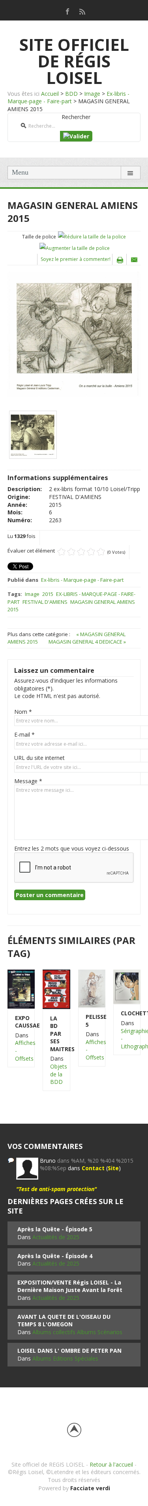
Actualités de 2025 (55, 1237)
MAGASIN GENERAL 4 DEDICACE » (87, 641)
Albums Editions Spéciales (65, 1358)
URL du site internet (39, 757)
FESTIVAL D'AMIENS (44, 601)
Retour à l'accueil (111, 1464)
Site (113, 1168)
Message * (28, 781)
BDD (71, 93)
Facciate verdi (90, 1488)
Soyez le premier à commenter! (76, 259)
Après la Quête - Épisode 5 (54, 1229)
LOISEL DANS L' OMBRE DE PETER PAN (69, 1350)
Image (92, 93)
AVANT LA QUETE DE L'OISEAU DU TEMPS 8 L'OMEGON (64, 1320)
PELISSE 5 (92, 1020)
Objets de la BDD (58, 1074)
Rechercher (76, 117)
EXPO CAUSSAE (21, 1021)
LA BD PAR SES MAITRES (56, 1034)
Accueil (50, 93)
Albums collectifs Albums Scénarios (77, 1332)
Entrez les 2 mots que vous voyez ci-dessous (71, 848)
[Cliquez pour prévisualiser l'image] (73, 333)
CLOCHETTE (127, 1013)
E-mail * (24, 734)
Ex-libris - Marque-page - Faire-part (68, 97)
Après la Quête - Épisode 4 (54, 1256)
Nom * (23, 711)
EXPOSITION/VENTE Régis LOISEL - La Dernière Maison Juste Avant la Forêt (69, 1286)
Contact (93, 1168)
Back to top (74, 1430)
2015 (47, 594)
